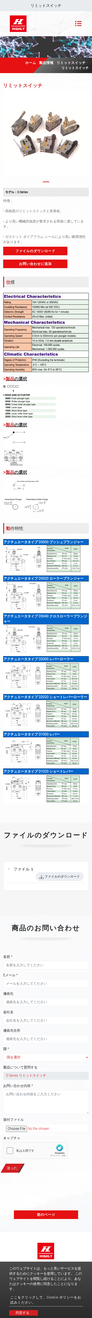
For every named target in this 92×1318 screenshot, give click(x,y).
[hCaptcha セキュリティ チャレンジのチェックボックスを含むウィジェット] (35, 1150)
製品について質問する (20, 1067)
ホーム (30, 63)
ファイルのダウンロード (35, 251)
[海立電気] (18, 23)
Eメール (10, 975)
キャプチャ (11, 1138)
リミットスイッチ (71, 63)
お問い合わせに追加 (35, 264)
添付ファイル (13, 1120)
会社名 (8, 1012)
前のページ (46, 1215)
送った (12, 1168)
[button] (6, 137)
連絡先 (8, 994)
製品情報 (46, 63)
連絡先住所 (11, 1030)
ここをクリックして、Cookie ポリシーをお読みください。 (45, 1299)
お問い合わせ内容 (18, 1086)
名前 (7, 957)
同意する (22, 1313)
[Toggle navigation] (78, 23)
